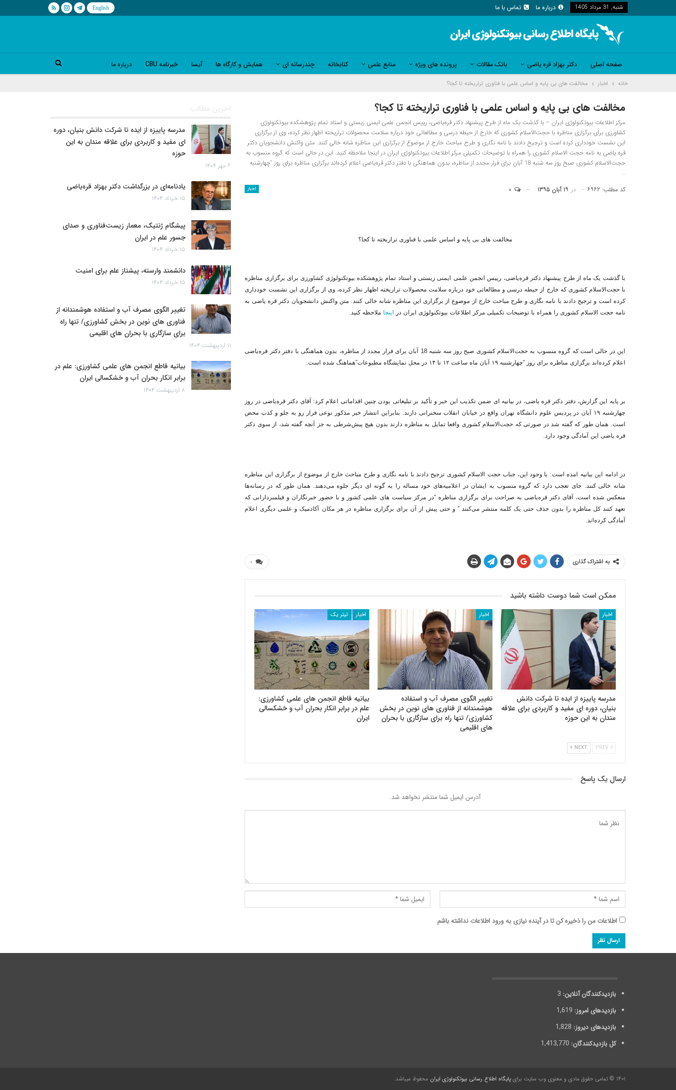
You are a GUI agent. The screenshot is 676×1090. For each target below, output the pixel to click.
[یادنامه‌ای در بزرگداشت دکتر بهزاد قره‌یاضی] (211, 196)
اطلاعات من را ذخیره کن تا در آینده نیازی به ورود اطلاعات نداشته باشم (527, 921)
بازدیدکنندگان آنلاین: (588, 994)
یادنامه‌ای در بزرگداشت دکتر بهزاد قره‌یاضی (126, 186)
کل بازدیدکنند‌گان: (592, 1044)
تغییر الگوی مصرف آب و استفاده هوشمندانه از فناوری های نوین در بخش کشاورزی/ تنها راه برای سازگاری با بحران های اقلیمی (120, 321)
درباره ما (546, 7)
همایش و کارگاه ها (239, 64)
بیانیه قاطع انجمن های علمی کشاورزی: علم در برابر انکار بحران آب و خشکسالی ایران (120, 372)
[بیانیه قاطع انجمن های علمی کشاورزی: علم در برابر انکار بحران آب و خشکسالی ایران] (311, 649)
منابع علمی (381, 64)
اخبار (251, 188)
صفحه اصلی (606, 64)
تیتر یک (339, 614)
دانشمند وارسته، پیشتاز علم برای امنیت (130, 270)
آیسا (196, 64)
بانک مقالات (491, 64)
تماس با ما (508, 7)
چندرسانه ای (298, 64)
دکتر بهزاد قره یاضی (552, 64)
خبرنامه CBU (161, 64)
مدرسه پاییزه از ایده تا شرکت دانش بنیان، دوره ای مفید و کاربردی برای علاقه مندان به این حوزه (119, 142)
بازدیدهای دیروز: (594, 1027)
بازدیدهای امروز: (594, 1010)
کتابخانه (338, 64)
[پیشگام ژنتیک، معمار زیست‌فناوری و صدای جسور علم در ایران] (211, 235)
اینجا (388, 312)
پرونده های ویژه (436, 64)
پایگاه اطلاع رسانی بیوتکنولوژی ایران (470, 1078)
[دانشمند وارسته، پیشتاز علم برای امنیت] (211, 280)
